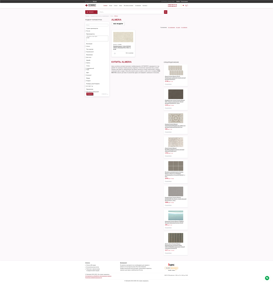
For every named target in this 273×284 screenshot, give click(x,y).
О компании (138, 5)
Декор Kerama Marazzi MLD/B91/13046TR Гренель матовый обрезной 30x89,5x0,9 (174, 150)
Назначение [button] (89, 54)
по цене (178, 27)
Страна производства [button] (92, 28)
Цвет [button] (87, 72)
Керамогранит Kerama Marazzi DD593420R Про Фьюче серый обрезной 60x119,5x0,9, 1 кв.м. (175, 199)
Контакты (145, 5)
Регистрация (184, 1)
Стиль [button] (88, 65)
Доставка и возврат (128, 5)
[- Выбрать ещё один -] (97, 36)
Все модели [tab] (118, 24)
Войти (178, 1)
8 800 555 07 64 (172, 4)
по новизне (184, 27)
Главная (105, 5)
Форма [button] (88, 78)
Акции (110, 5)
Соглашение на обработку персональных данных (98, 276)
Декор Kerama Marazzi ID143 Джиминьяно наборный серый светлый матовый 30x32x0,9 (175, 78)
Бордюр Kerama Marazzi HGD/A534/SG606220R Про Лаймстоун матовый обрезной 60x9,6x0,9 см (175, 126)
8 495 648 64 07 (172, 6)
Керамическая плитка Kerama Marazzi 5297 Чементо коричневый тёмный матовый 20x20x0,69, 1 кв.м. (175, 102)
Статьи (115, 5)
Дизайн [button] (88, 60)
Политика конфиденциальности (93, 277)
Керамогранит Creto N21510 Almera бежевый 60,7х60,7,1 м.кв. (122, 48)
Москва (95, 1)
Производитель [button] (90, 34)
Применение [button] (89, 89)
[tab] (97, 28)
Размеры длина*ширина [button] (93, 83)
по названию (171, 27)
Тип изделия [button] (89, 49)
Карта (120, 5)
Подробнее (168, 84)
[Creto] (97, 37)
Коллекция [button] (89, 43)
